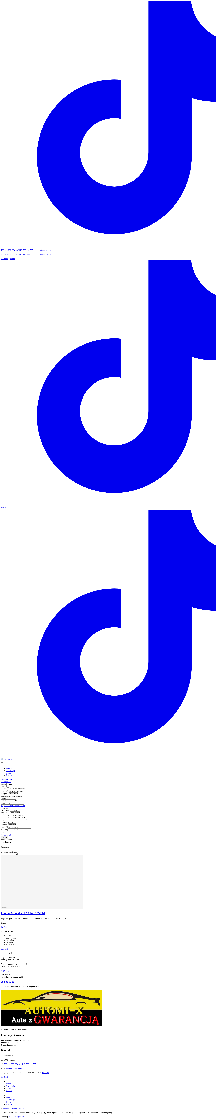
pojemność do (6, 817)
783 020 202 (6, 250)
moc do (4, 830)
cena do (4, 825)
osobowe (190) (7, 779)
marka (3, 784)
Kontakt (9, 775)
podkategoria (6, 796)
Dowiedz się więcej (17, 1117)
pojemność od (6, 815)
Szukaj (4, 837)
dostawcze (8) (6, 782)
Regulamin (6, 1108)
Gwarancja (10, 771)
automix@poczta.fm (43, 250)
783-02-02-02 (8, 982)
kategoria (4, 793)
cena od (4, 822)
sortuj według (6, 840)
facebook (4, 259)
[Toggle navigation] (2, 762)
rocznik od (5, 810)
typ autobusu (6, 791)
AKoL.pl (45, 1073)
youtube (12, 259)
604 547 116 (17, 250)
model (3, 786)
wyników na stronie (9, 852)
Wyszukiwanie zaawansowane (13, 806)
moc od (4, 827)
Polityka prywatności (18, 1108)
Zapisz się (5, 970)
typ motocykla (6, 789)
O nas (8, 773)
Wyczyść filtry (6, 835)
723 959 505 (28, 250)
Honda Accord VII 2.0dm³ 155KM (23, 913)
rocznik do (5, 813)
